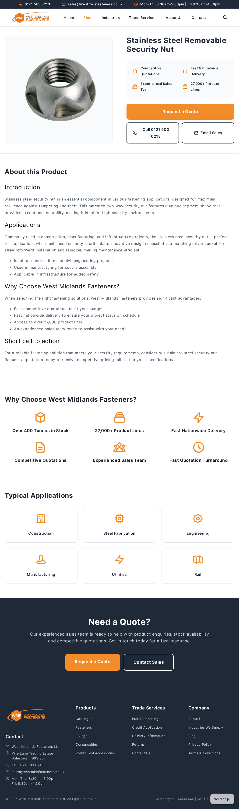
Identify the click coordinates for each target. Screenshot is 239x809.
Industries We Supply (205, 727)
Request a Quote (180, 111)
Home (69, 17)
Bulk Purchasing (145, 719)
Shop (87, 17)
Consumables (87, 744)
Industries (111, 17)
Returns (138, 744)
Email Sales (211, 132)
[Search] (225, 17)
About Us (174, 17)
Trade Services (142, 17)
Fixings (81, 736)
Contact (199, 17)
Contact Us (141, 753)
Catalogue (84, 719)
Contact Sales (149, 662)
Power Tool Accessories (95, 753)
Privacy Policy (200, 744)
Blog (192, 736)
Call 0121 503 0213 (156, 133)
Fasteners (84, 727)
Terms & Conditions (204, 753)
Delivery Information (148, 736)
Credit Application (147, 727)
